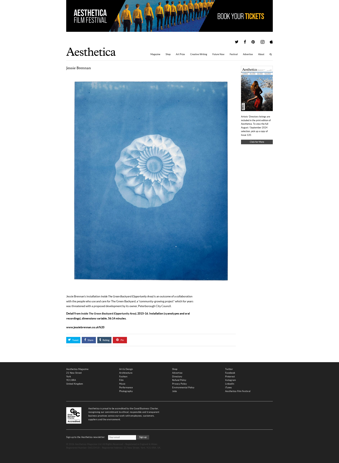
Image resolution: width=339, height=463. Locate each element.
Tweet (75, 340)
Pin (122, 340)
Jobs (174, 391)
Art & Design (126, 369)
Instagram (230, 380)
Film (121, 380)
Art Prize (180, 54)
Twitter (229, 369)
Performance (126, 387)
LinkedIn (229, 383)
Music (122, 383)
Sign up (143, 437)
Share (90, 340)
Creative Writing (198, 54)
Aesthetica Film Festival (237, 391)
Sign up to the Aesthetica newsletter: (85, 437)
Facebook (230, 373)
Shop (168, 54)
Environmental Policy (183, 387)
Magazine (155, 54)
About (261, 54)
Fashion (123, 376)
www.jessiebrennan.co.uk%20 (85, 327)
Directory (177, 376)
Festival (234, 54)
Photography (126, 391)
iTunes (228, 387)
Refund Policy (179, 380)
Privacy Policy (179, 383)
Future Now (218, 54)
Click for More (257, 142)
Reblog (105, 340)
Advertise (248, 54)
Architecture (125, 373)
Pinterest (230, 376)
